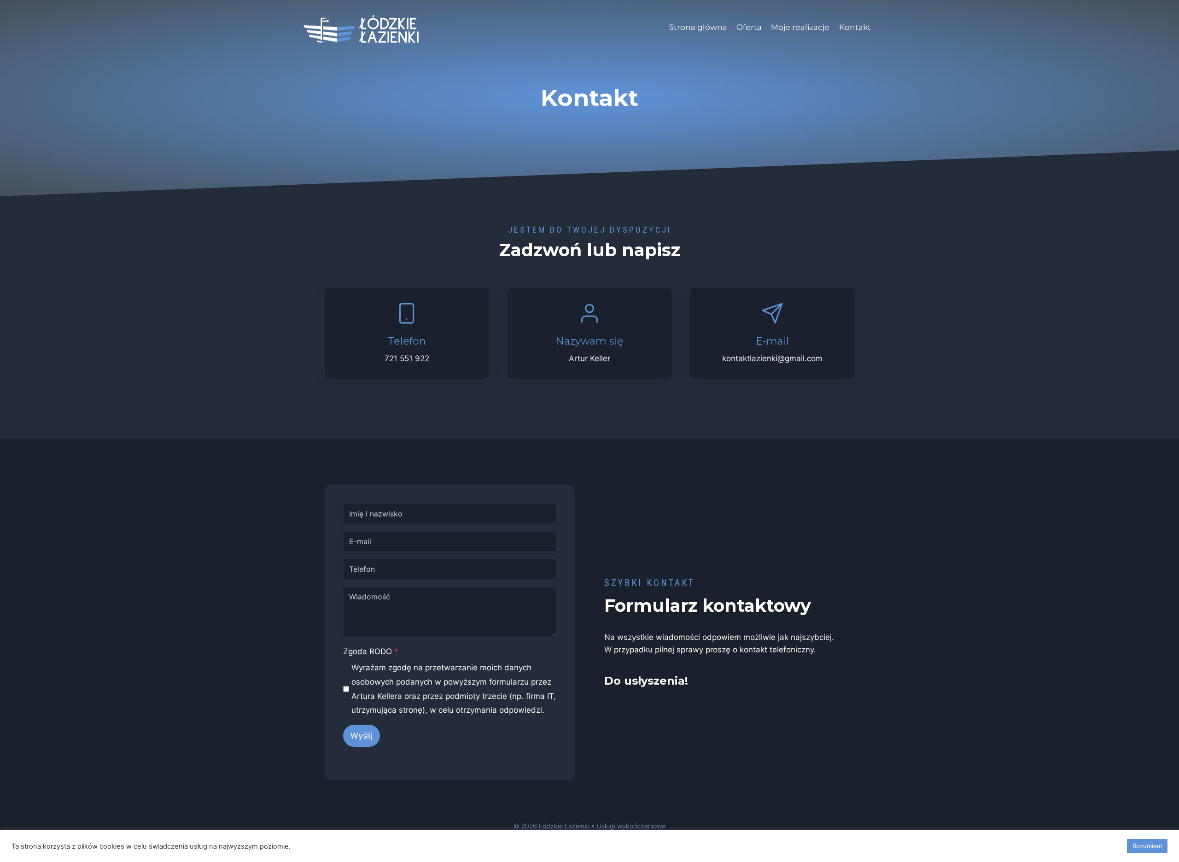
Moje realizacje (800, 27)
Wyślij (361, 735)
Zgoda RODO (370, 651)
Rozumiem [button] (1147, 846)
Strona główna (698, 27)
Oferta (749, 27)
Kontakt (855, 27)
